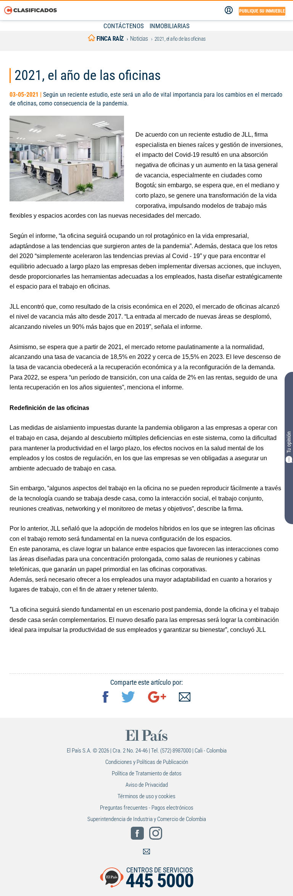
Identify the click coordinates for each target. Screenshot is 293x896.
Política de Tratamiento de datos (147, 773)
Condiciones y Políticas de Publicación (146, 762)
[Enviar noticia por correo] (184, 697)
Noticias (139, 38)
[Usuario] (229, 10)
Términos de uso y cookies (146, 796)
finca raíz (109, 38)
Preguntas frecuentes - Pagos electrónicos (146, 807)
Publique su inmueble (262, 11)
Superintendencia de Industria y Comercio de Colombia (146, 819)
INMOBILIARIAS (170, 26)
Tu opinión (289, 442)
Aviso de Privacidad (147, 784)
